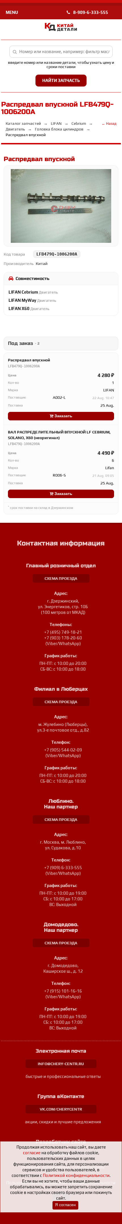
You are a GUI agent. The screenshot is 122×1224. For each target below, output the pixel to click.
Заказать (62, 416)
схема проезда (61, 578)
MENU (12, 12)
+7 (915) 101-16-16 (63, 991)
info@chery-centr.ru (61, 1063)
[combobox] (61, 52)
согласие (32, 1152)
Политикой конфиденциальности (76, 1175)
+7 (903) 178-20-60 (63, 637)
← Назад (109, 123)
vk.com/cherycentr (61, 1109)
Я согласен (65, 1205)
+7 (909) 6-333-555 (63, 867)
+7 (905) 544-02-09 (63, 749)
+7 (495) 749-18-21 (63, 632)
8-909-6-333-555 (90, 12)
